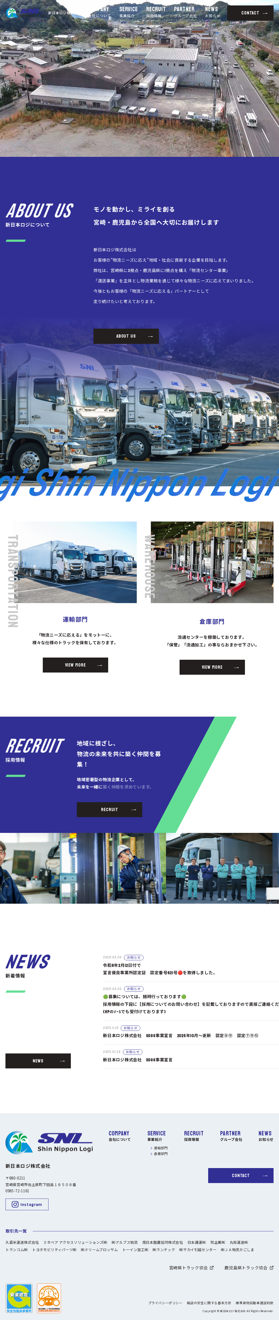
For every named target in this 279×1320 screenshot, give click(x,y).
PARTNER (185, 13)
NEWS (212, 13)
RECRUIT (156, 13)
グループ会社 (231, 1140)
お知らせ (266, 1140)
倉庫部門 (161, 1154)
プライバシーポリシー (165, 1303)
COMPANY (99, 13)
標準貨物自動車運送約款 (255, 1303)
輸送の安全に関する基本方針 (209, 1303)
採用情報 (191, 1140)
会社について (120, 1140)
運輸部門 (161, 1148)
